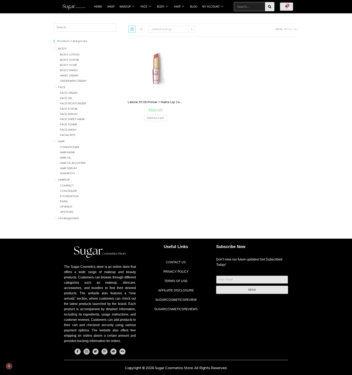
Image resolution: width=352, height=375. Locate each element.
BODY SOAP (68, 64)
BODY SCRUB (69, 59)
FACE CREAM (68, 92)
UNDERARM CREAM (73, 80)
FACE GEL (66, 98)
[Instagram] (87, 352)
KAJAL (64, 201)
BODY (161, 6)
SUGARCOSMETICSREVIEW (176, 299)
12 (285, 29)
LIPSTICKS (66, 211)
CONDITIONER (69, 147)
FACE (144, 6)
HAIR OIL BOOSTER (73, 162)
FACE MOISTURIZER (73, 103)
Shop (111, 6)
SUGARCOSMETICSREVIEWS (176, 309)
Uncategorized (68, 218)
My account (211, 6)
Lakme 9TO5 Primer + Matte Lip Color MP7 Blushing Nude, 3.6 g (155, 102)
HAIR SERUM (68, 168)
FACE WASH (68, 129)
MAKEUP (125, 6)
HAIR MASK (67, 152)
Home (98, 6)
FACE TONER (68, 124)
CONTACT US (176, 262)
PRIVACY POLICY (176, 271)
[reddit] (113, 352)
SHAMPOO (67, 173)
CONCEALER (68, 190)
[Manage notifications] (9, 366)
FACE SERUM (68, 114)
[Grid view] (132, 29)
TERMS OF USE (175, 281)
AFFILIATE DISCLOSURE (176, 290)
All (296, 29)
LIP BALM (66, 206)
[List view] (141, 29)
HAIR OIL (65, 157)
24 (290, 29)
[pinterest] (104, 352)
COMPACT (67, 185)
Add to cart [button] (155, 117)
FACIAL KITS (68, 135)
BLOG (193, 6)
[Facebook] (78, 352)
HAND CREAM (69, 75)
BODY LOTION (69, 54)
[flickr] (122, 352)
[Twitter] (95, 352)
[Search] (269, 6)
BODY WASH (69, 70)
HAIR (177, 6)
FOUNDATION (69, 196)
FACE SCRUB (68, 108)
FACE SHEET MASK (72, 119)
